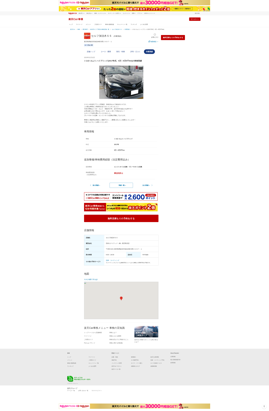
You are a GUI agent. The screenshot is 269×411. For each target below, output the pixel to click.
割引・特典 (120, 51)
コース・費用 (106, 51)
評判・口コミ (135, 51)
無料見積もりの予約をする (173, 37)
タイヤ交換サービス (156, 363)
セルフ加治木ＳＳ (117, 29)
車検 (78, 29)
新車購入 (133, 357)
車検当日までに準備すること (119, 339)
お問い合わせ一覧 (83, 390)
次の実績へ (146, 185)
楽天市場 (197, 13)
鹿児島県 (85, 29)
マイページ (79, 24)
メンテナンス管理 (117, 363)
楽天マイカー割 (116, 369)
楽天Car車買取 (154, 357)
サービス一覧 (71, 390)
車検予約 (114, 360)
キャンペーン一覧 (122, 24)
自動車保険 (153, 366)
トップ (71, 24)
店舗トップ (91, 51)
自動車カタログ (135, 366)
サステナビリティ (97, 390)
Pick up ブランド (89, 343)
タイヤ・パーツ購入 (136, 363)
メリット (88, 24)
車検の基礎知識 (109, 24)
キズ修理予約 (135, 360)
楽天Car (72, 29)
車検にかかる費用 (115, 336)
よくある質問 (144, 24)
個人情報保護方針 (175, 359)
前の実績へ (96, 185)
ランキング (134, 24)
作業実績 (127, 29)
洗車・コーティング (112, 260)
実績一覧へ (122, 185)
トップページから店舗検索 (93, 332)
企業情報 (172, 356)
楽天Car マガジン (117, 366)
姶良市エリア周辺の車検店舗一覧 (99, 29)
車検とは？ (113, 332)
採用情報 (172, 362)
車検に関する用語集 (116, 343)
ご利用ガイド (98, 24)
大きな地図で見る (90, 279)
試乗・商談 (115, 357)
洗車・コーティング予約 (157, 360)
